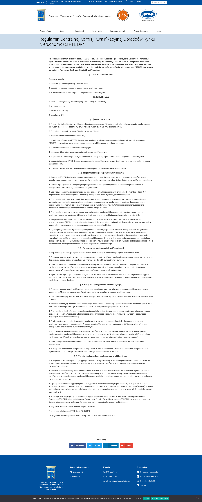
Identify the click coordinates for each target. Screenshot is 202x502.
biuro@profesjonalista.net (119, 481)
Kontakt (159, 31)
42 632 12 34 (111, 476)
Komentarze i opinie (118, 31)
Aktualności (79, 31)
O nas (62, 31)
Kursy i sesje (97, 31)
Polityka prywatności (160, 498)
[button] (77, 445)
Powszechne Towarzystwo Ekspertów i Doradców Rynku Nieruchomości (80, 16)
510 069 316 (111, 472)
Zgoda (146, 498)
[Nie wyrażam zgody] (198, 498)
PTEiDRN (40, 2)
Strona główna (45, 31)
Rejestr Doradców (141, 31)
